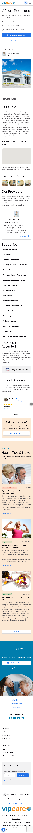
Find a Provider (16, 704)
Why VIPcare (6, 728)
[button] (1, 404)
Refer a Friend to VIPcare (9, 756)
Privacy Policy (16, 819)
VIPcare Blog (6, 745)
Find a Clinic (15, 700)
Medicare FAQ (6, 738)
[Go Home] (8, 2)
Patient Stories (6, 735)
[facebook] (10, 717)
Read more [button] (8, 409)
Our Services (6, 732)
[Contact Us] (26, 3)
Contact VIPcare (16, 708)
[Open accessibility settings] (3, 830)
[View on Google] (6, 400)
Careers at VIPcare (7, 752)
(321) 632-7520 (10, 22)
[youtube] (14, 717)
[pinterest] (22, 717)
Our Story (4, 749)
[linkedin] (18, 717)
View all (16, 631)
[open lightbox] (5, 183)
